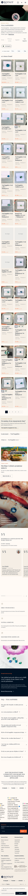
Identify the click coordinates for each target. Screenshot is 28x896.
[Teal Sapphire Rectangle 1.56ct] (7, 119)
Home (2, 39)
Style (19, 51)
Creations (3, 843)
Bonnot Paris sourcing (6, 691)
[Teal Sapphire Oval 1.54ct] (21, 66)
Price (13, 51)
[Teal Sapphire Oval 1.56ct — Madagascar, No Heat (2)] (21, 319)
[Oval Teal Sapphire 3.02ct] (7, 292)
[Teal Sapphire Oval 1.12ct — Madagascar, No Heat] (21, 262)
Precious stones (10, 39)
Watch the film (7, 476)
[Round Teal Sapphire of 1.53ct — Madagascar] (21, 205)
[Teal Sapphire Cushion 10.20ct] (7, 66)
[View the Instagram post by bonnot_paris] (14, 808)
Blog (2, 849)
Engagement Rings (6, 520)
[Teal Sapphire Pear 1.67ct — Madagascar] (21, 383)
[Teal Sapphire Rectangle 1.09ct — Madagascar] (7, 319)
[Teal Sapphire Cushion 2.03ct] (21, 92)
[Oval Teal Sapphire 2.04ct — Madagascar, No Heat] (7, 352)
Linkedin (22, 788)
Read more (11, 34)
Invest (2, 842)
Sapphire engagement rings (6, 861)
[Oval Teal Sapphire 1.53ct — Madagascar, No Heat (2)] (7, 383)
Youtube (13, 788)
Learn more (4, 890)
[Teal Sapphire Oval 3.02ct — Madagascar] (7, 205)
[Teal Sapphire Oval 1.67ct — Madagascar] (21, 352)
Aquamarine (17, 840)
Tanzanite (17, 849)
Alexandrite (17, 842)
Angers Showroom (5, 847)
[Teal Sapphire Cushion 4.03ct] (21, 177)
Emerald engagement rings (7, 868)
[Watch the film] (14, 454)
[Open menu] (25, 2)
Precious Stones (5, 518)
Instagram (4, 788)
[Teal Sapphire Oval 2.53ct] (7, 92)
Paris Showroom (5, 845)
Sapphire (17, 39)
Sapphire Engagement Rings (9, 522)
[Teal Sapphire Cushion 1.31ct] (7, 149)
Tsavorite (17, 853)
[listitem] (16, 126)
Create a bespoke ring (20, 858)
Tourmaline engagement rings (6, 864)
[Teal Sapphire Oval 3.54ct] (21, 292)
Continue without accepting (7, 893)
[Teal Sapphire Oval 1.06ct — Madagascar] (21, 149)
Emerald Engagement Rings (9, 524)
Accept (21, 893)
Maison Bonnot (4, 840)
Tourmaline (17, 851)
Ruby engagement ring (6, 867)
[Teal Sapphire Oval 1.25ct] (21, 119)
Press (2, 851)
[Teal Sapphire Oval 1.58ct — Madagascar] (7, 177)
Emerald (16, 843)
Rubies (16, 845)
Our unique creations (19, 862)
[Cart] (18, 2)
